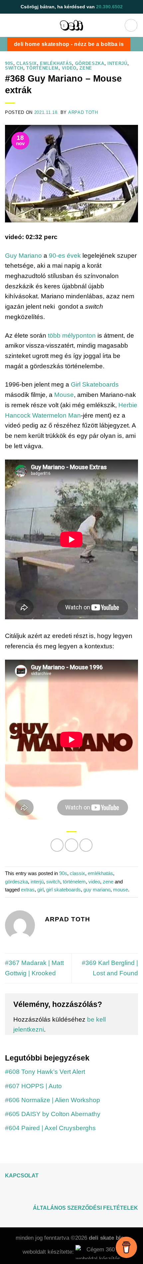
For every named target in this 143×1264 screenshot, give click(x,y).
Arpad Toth (83, 112)
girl (40, 889)
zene (85, 68)
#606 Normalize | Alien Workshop (52, 1100)
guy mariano (96, 889)
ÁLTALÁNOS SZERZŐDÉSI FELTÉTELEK (85, 1208)
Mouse (64, 394)
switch (14, 68)
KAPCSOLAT (22, 1175)
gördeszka (89, 63)
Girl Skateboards (95, 384)
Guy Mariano (23, 255)
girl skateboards (63, 889)
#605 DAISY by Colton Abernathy (52, 1113)
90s (9, 63)
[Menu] (131, 25)
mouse (120, 889)
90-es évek (65, 255)
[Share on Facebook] (71, 845)
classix (26, 63)
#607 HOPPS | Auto (33, 1086)
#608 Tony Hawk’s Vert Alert (45, 1071)
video (69, 68)
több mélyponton (72, 335)
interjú (117, 63)
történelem (42, 68)
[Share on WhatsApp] (57, 845)
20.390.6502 (109, 6)
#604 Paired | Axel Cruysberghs (50, 1127)
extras (28, 889)
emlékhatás (56, 63)
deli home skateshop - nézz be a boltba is (69, 44)
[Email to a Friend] (86, 845)
